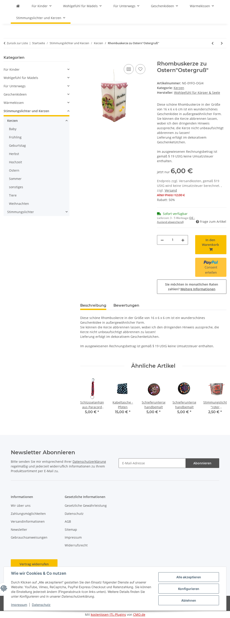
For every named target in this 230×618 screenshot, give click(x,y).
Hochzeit (15, 162)
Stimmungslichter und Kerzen (26, 111)
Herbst (14, 154)
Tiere (13, 195)
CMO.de (139, 614)
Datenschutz (41, 605)
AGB (68, 521)
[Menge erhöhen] (183, 240)
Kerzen (179, 88)
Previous (87, 396)
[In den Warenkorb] (83, 58)
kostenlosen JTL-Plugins (108, 614)
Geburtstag (17, 145)
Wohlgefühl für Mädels (21, 78)
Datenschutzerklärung (89, 461)
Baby (12, 129)
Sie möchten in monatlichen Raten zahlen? (191, 286)
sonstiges (16, 187)
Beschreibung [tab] (93, 305)
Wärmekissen (14, 102)
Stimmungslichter (20, 212)
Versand (171, 190)
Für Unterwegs (15, 86)
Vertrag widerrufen (34, 564)
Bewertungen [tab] (126, 305)
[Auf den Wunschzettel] (140, 69)
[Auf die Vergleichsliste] (129, 69)
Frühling (15, 137)
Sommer (15, 179)
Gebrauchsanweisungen (29, 537)
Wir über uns (21, 505)
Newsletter (19, 529)
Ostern (14, 170)
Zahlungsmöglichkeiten (28, 513)
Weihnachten (19, 203)
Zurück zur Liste (17, 43)
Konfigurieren (188, 589)
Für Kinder (12, 69)
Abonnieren (202, 463)
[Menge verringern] (162, 240)
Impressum (19, 605)
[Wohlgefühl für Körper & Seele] (18, 6)
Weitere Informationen (197, 289)
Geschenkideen (15, 94)
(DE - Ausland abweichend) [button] (176, 220)
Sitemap (71, 529)
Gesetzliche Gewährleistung (86, 505)
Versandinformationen (28, 521)
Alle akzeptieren (188, 577)
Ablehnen (188, 600)
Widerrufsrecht (76, 545)
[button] (36, 69)
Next (219, 396)
